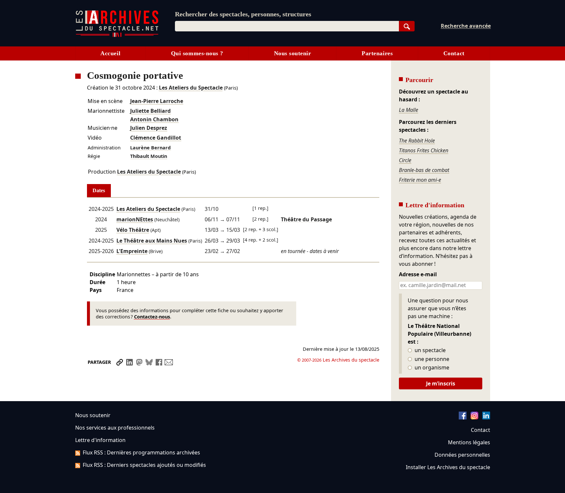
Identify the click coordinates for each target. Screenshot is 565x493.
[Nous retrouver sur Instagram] (474, 417)
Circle (405, 160)
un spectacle (429, 350)
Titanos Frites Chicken (423, 150)
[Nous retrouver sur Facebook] (463, 417)
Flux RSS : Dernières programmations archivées (141, 452)
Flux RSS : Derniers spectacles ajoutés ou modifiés (144, 464)
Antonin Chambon (154, 119)
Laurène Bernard (150, 147)
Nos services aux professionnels (115, 427)
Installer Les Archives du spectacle (448, 467)
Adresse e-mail (418, 275)
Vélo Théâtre (132, 229)
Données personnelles (462, 454)
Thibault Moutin (148, 156)
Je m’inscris (440, 383)
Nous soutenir (292, 53)
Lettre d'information (100, 440)
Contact (454, 53)
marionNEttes (134, 219)
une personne (431, 359)
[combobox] (287, 26)
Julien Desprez (148, 127)
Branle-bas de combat (424, 170)
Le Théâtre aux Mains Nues (151, 240)
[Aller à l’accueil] (117, 35)
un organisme (431, 368)
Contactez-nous (152, 317)
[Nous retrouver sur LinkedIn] (486, 417)
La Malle (408, 109)
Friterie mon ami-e (420, 179)
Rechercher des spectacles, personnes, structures (243, 14)
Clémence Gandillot (155, 137)
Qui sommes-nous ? (197, 53)
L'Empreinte (131, 251)
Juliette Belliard (150, 110)
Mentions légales (469, 442)
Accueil (110, 53)
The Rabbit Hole (417, 140)
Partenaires (377, 53)
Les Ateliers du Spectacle (191, 87)
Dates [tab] (99, 190)
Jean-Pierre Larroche (156, 101)
